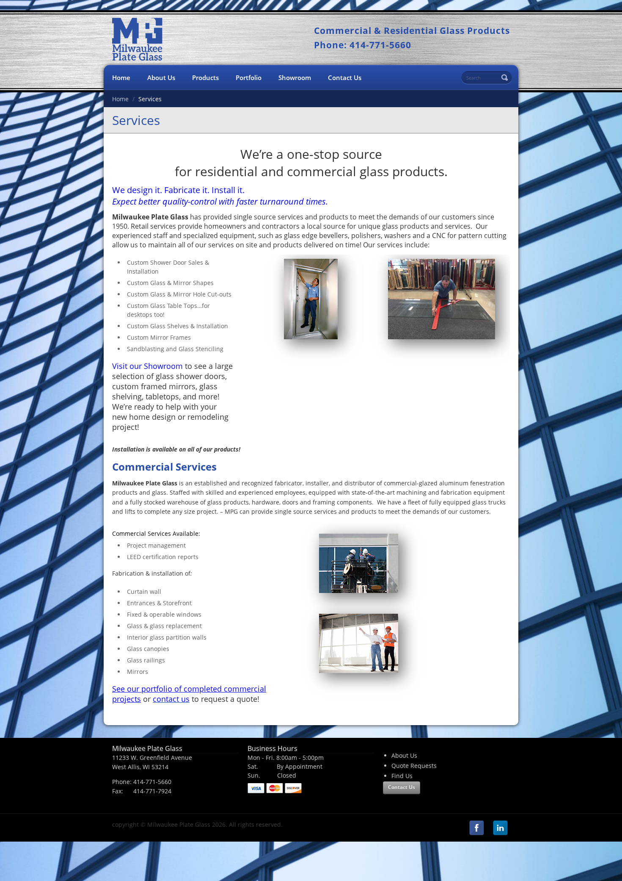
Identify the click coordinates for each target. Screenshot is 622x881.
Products (205, 77)
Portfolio (248, 77)
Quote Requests (414, 766)
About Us (161, 77)
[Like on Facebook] (476, 828)
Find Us (402, 776)
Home (121, 77)
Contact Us (344, 77)
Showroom (294, 77)
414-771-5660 (152, 782)
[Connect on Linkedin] (500, 828)
